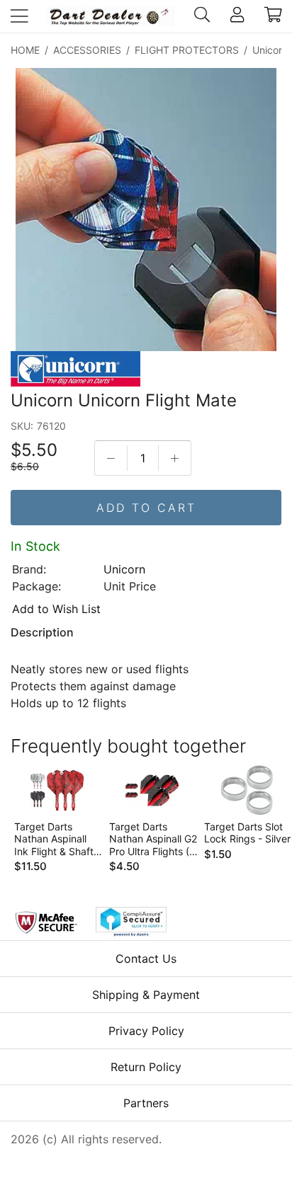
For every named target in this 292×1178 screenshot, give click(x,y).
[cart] (273, 16)
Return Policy (146, 1067)
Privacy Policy (146, 1031)
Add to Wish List (56, 609)
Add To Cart (146, 508)
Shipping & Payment (146, 995)
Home (25, 50)
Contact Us (146, 958)
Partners (146, 1103)
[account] (237, 16)
